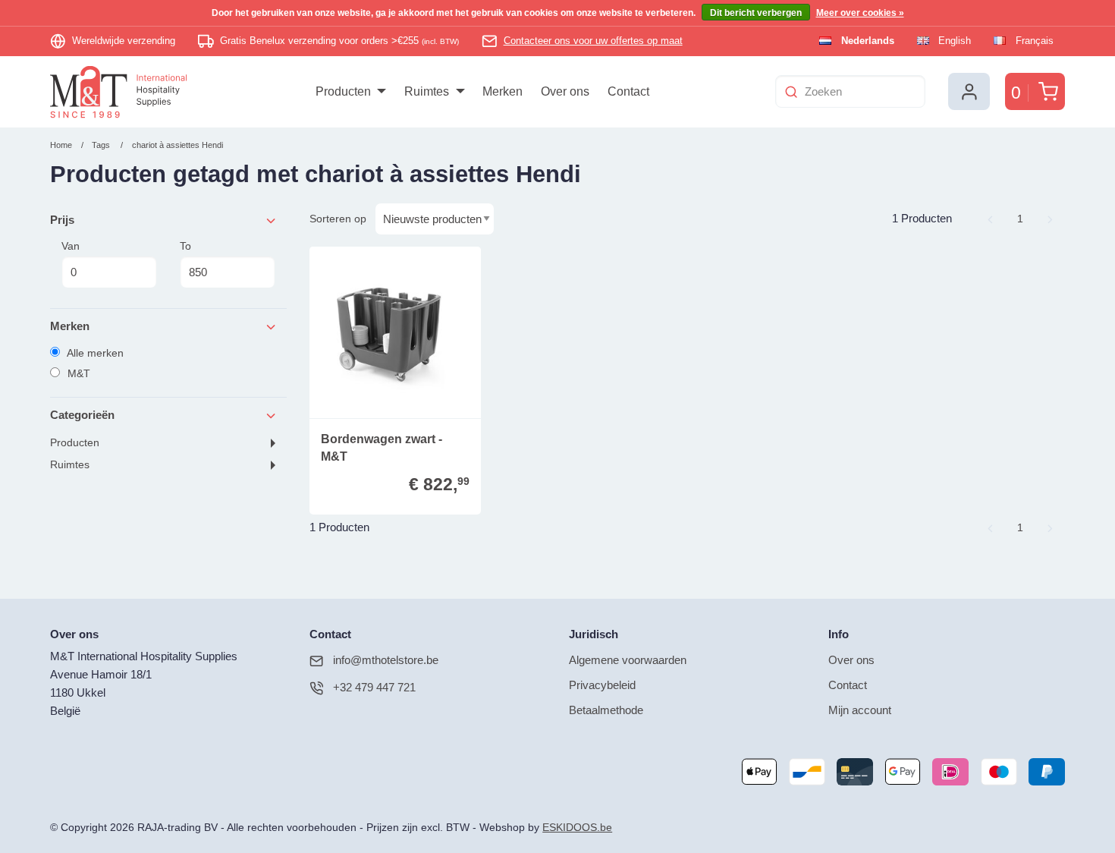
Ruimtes (70, 465)
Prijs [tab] (62, 219)
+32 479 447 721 (374, 687)
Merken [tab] (70, 325)
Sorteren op (337, 218)
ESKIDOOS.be (577, 827)
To (185, 246)
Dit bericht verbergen (756, 13)
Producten (74, 443)
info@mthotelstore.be (385, 659)
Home (61, 145)
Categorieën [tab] (82, 414)
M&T (77, 373)
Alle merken (94, 353)
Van (70, 246)
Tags (101, 145)
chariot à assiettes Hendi (177, 145)
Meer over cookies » (860, 13)
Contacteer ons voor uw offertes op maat (593, 40)
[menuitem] (351, 91)
